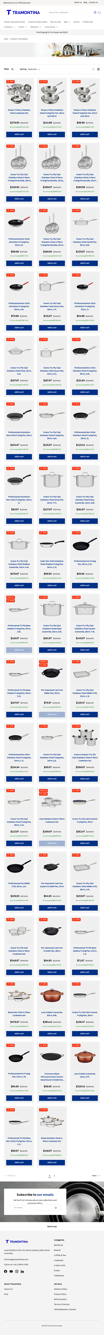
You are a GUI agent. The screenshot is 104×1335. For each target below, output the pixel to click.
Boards (77, 22)
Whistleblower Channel (65, 1309)
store (28, 3)
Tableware (59, 1276)
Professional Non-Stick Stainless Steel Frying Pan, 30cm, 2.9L (85, 371)
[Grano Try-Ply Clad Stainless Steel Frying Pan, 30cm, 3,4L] (52, 415)
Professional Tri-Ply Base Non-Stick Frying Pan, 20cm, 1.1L (19, 1141)
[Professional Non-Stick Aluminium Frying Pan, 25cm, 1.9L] (19, 286)
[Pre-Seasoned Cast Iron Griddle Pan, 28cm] (52, 931)
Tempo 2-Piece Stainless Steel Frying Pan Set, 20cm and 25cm (85, 113)
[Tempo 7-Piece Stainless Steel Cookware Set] (19, 93)
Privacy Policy (60, 1294)
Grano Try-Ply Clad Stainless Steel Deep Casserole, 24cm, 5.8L (85, 500)
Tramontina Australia (54, 1325)
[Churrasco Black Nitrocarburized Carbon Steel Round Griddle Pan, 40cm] (52, 1057)
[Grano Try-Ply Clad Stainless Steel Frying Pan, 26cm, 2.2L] (19, 802)
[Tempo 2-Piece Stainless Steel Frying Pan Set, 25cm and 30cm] (52, 93)
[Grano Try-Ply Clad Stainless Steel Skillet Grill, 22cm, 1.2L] (85, 673)
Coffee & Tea (88, 22)
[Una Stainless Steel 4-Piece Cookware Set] (52, 802)
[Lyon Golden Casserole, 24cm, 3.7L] (85, 1057)
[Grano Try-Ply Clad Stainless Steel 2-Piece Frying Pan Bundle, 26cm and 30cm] (19, 157)
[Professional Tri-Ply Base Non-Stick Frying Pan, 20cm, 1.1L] (19, 1121)
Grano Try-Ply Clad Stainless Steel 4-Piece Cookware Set (19, 951)
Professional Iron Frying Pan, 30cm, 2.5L (85, 562)
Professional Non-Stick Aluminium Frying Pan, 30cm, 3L (19, 242)
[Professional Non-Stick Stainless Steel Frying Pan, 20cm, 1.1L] (19, 737)
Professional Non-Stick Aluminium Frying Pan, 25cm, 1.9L (19, 306)
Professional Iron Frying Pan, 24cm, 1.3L (19, 1075)
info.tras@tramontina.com (16, 1259)
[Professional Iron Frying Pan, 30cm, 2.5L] (85, 544)
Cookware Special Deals (37, 22)
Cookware (58, 1260)
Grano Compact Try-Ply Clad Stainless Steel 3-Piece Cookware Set (85, 758)
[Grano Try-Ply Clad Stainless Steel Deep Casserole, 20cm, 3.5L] (52, 609)
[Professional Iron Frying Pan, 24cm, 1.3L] (19, 1057)
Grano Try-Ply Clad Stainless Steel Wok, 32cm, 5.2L (19, 371)
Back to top (52, 1227)
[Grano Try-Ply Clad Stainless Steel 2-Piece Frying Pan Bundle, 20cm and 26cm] (52, 222)
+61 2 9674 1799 (20, 1265)
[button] (99, 12)
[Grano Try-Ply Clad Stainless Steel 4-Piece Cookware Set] (19, 931)
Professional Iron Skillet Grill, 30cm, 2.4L (19, 884)
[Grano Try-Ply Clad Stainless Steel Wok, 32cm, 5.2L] (19, 351)
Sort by (23, 69)
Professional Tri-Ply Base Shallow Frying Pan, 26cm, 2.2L (19, 693)
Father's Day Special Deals (14, 22)
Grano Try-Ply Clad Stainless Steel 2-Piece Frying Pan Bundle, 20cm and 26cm (52, 243)
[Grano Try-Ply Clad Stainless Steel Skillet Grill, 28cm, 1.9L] (85, 866)
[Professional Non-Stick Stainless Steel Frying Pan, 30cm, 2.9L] (85, 351)
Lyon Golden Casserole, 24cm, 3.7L (85, 1075)
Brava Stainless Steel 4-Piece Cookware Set (52, 1139)
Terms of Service (62, 1304)
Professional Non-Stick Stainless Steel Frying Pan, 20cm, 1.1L (19, 758)
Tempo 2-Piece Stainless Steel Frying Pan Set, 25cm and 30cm (52, 113)
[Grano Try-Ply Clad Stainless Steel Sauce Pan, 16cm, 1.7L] (52, 286)
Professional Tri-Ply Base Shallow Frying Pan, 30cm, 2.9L (19, 629)
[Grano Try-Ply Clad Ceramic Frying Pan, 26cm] (85, 995)
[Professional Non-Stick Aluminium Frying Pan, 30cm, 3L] (19, 222)
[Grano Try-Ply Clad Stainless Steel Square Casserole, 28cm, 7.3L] (85, 609)
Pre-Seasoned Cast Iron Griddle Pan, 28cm (52, 949)
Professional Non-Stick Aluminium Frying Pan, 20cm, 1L (84, 306)
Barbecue (58, 1245)
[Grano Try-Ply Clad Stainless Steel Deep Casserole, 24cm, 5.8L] (85, 480)
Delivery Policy (60, 1289)
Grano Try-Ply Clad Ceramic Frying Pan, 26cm (85, 1013)
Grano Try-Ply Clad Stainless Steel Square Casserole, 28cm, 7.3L (85, 629)
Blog (85, 2)
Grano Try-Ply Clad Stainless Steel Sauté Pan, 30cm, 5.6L (85, 242)
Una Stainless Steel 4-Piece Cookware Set (52, 820)
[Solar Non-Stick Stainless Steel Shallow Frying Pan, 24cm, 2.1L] (52, 544)
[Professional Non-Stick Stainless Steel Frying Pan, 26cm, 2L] (85, 415)
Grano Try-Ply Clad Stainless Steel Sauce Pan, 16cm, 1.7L (52, 306)
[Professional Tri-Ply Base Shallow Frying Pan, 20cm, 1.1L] (85, 931)
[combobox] (67, 12)
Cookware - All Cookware (19, 39)
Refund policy (60, 1299)
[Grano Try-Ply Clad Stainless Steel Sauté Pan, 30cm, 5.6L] (85, 222)
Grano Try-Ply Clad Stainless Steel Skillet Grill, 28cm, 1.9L (85, 886)
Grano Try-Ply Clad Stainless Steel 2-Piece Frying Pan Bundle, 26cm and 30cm (19, 179)
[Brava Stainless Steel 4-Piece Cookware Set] (52, 1121)
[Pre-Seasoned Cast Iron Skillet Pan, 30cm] (52, 673)
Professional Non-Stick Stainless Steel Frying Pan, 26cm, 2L (85, 435)
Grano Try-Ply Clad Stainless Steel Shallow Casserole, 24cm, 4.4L (19, 564)
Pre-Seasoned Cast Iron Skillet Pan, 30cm (52, 691)
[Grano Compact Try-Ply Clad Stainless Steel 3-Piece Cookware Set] (85, 737)
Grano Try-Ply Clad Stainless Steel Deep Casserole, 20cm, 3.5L (52, 629)
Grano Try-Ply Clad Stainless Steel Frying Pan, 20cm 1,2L (52, 758)
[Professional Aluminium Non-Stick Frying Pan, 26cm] (19, 415)
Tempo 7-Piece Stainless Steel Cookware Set (19, 111)
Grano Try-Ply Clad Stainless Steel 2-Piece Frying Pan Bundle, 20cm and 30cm (85, 179)
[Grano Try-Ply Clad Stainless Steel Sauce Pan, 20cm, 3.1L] (52, 351)
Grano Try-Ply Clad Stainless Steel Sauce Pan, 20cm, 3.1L (52, 371)
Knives (57, 1271)
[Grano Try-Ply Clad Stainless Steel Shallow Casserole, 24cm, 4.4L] (19, 544)
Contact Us (93, 2)
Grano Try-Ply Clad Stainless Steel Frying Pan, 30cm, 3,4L (52, 435)
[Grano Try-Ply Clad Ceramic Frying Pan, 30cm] (85, 802)
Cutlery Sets (59, 1265)
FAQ (6, 1294)
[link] (25, 1175)
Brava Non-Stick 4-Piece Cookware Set (19, 1013)
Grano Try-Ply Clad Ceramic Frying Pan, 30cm (85, 820)
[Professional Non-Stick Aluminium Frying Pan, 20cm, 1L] (85, 286)
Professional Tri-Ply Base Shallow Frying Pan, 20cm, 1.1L (85, 951)
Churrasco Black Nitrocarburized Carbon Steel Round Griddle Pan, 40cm (51, 1078)
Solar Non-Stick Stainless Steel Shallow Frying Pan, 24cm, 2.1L (52, 564)
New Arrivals (55, 22)
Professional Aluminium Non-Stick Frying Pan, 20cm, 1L (19, 500)
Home (6, 39)
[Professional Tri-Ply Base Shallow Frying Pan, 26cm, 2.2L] (19, 673)
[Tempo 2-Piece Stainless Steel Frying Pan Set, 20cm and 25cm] (85, 93)
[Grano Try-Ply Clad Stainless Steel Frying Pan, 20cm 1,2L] (52, 737)
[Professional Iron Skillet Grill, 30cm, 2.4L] (19, 866)
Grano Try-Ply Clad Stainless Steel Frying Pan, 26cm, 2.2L (19, 822)
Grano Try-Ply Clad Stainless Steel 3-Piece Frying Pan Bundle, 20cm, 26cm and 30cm (52, 179)
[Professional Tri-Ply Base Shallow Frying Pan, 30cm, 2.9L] (19, 609)
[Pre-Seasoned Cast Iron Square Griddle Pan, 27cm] (52, 866)
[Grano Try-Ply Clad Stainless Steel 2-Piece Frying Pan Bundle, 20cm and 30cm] (85, 157)
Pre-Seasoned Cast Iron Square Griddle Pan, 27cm (52, 884)
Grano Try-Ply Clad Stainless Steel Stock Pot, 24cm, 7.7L (52, 500)
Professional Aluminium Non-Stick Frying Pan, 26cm (19, 433)
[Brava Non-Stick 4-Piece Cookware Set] (19, 995)
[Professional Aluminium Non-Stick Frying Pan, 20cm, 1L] (19, 480)
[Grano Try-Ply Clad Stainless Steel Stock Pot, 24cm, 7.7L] (52, 480)
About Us (78, 2)
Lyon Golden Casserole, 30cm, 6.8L (52, 1013)
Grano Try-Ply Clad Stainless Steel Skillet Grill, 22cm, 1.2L (85, 693)
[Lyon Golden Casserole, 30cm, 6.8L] (52, 995)
